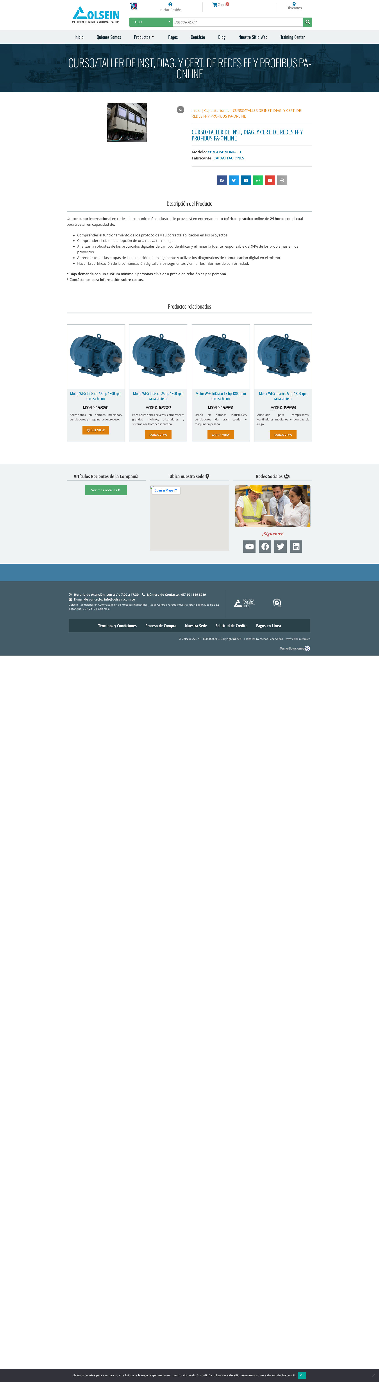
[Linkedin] (296, 546)
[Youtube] (249, 546)
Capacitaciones (216, 110)
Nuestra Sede (196, 626)
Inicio (196, 110)
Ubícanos (294, 7)
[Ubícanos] (294, 4)
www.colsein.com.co (298, 639)
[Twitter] (280, 546)
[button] (144, 37)
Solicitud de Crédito (231, 626)
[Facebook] (265, 546)
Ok (302, 1375)
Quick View (96, 430)
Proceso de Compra (160, 626)
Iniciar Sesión (170, 9)
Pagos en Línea (268, 626)
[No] (373, 1375)
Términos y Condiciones (117, 626)
